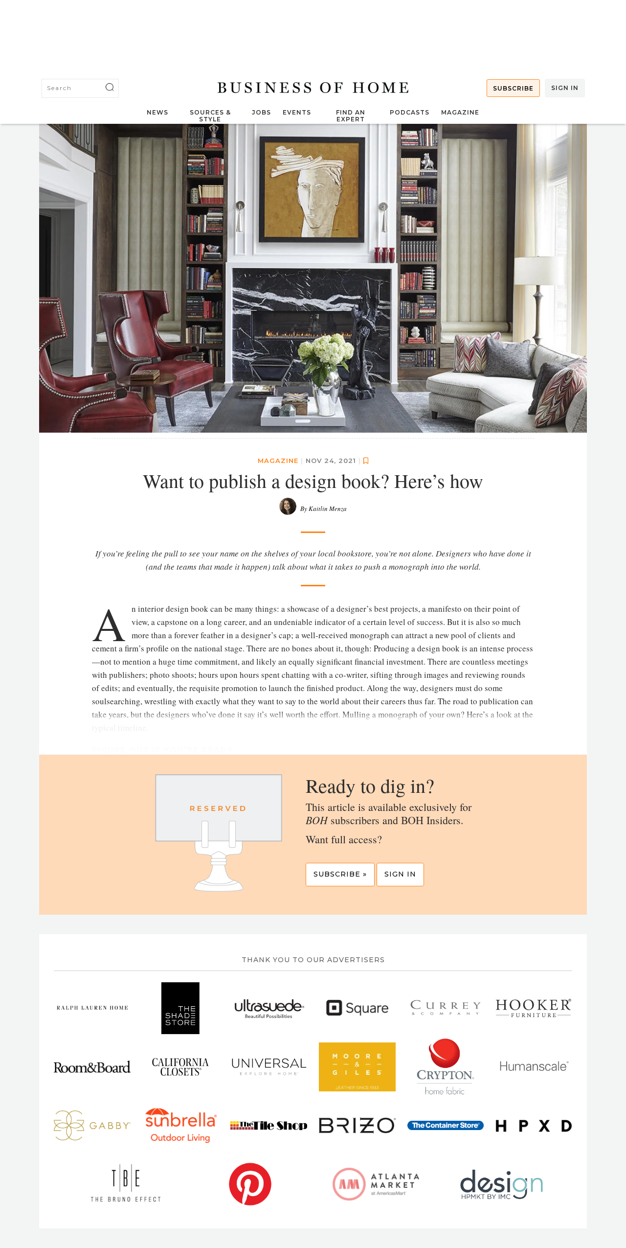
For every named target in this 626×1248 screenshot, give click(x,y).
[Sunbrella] (180, 1125)
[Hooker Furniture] (92, 1067)
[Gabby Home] (92, 1125)
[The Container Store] (445, 1125)
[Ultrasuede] (268, 1008)
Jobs (261, 112)
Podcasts (409, 112)
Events (297, 112)
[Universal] (268, 1067)
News (157, 112)
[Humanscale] (533, 1067)
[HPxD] (533, 1125)
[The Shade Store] (180, 1008)
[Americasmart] (376, 1184)
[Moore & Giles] (357, 1067)
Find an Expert (350, 116)
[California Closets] (180, 1067)
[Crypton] (445, 1067)
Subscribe (513, 88)
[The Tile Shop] (268, 1125)
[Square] (357, 1008)
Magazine (460, 112)
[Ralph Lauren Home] (92, 1008)
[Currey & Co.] (445, 1008)
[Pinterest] (250, 1184)
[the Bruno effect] (124, 1184)
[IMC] (501, 1184)
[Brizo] (357, 1125)
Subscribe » (340, 874)
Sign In (565, 88)
